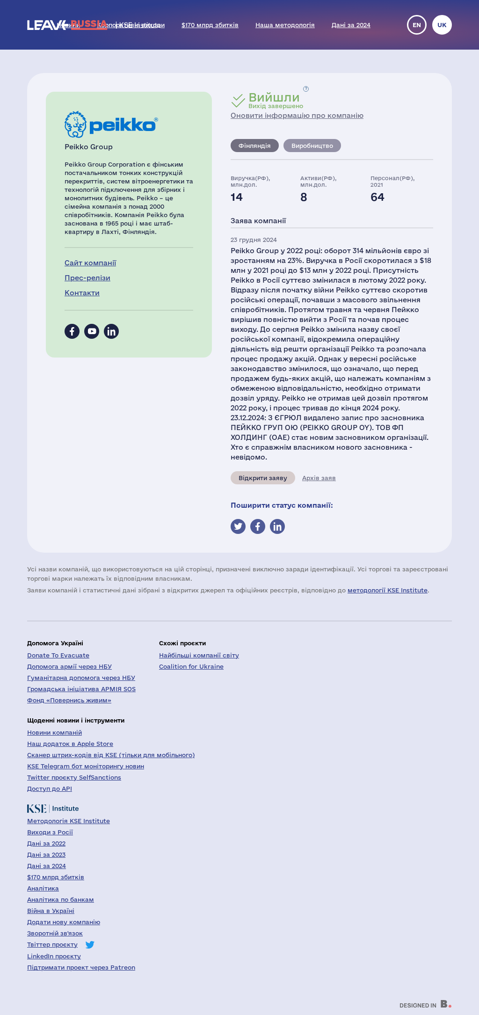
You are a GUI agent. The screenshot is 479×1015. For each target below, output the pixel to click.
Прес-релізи (87, 278)
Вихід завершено (275, 100)
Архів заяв (319, 478)
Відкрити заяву (263, 478)
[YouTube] (91, 331)
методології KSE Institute (388, 590)
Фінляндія (255, 145)
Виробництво (312, 145)
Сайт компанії (90, 263)
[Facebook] (72, 331)
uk (442, 25)
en (417, 25)
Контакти (82, 293)
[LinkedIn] (111, 331)
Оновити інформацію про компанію (297, 115)
